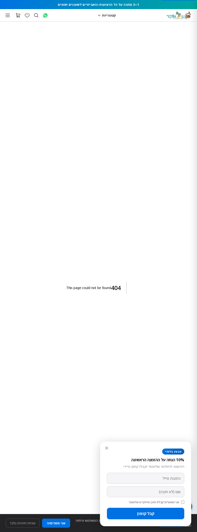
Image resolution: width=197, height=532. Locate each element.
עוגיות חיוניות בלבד (23, 523)
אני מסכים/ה (56, 523)
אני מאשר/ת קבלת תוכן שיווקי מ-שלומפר (154, 502)
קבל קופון (145, 513)
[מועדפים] (27, 15)
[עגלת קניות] (18, 15)
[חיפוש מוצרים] (36, 15)
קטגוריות (109, 15)
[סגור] (107, 448)
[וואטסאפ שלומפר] (45, 15)
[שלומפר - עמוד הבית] (178, 15)
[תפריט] (8, 15)
